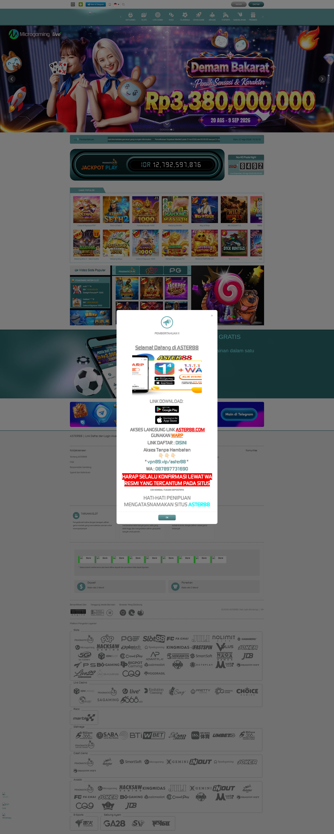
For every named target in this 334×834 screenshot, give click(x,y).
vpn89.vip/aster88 (167, 461)
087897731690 (171, 469)
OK (167, 517)
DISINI (181, 443)
